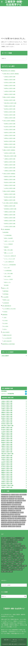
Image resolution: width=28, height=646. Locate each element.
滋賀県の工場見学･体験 (9, 161)
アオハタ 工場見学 (18, 502)
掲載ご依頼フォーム (7, 639)
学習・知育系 (7, 276)
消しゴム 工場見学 (11, 510)
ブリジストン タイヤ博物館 (6, 516)
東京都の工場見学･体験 (9, 100)
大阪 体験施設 (17, 514)
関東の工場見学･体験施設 (9, 97)
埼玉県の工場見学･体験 (9, 114)
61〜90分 (5, 323)
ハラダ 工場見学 (21, 506)
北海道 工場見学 (18, 496)
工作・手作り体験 (8, 273)
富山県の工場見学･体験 (9, 126)
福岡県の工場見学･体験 (9, 214)
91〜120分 (5, 326)
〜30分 (4, 317)
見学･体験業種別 (6, 229)
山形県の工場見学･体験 (9, 91)
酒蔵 (16, 498)
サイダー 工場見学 (4, 496)
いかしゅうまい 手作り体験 (6, 504)
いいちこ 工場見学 (14, 506)
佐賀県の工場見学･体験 (9, 217)
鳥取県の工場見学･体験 (9, 176)
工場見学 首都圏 (11, 508)
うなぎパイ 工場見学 (10, 502)
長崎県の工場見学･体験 (9, 220)
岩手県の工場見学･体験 (9, 82)
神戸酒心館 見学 (20, 498)
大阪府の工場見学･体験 (9, 167)
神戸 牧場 (10, 520)
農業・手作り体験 (8, 250)
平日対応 (5, 311)
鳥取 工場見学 (18, 526)
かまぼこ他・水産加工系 (10, 255)
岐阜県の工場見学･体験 (9, 141)
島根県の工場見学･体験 (9, 179)
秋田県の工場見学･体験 (9, 88)
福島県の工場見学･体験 (9, 94)
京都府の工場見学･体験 (9, 164)
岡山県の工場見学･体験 (9, 182)
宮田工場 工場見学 (10, 498)
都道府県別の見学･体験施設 (8, 70)
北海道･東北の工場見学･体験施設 (11, 73)
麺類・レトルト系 (8, 252)
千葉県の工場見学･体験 (9, 117)
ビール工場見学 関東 (5, 512)
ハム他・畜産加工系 (9, 261)
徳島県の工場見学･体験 (9, 194)
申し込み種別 (5, 297)
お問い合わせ (15, 639)
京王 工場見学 (3, 514)
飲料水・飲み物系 (8, 238)
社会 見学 (23, 518)
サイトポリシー (21, 639)
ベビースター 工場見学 (5, 506)
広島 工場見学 (14, 524)
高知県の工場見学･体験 (6, 468)
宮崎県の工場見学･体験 (9, 205)
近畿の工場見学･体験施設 (9, 150)
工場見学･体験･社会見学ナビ (14, 3)
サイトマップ (14, 641)
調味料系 (6, 247)
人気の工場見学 (5, 332)
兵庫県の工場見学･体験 (9, 170)
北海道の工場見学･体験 (9, 76)
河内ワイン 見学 (4, 510)
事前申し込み (6, 299)
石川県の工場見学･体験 (9, 129)
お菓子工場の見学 (7, 341)
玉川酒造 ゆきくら (23, 494)
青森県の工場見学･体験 (9, 79)
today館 (24, 500)
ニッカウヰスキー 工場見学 (6, 524)
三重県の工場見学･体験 (9, 158)
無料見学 (23, 522)
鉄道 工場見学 (18, 510)
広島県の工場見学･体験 (9, 185)
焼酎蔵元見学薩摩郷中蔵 (16, 504)
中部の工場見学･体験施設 (9, 120)
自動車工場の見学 (7, 335)
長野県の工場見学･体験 (9, 138)
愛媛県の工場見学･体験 (9, 200)
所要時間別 (4, 314)
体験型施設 (5, 291)
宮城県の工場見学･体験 (9, 85)
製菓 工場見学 (3, 498)
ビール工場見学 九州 (15, 494)
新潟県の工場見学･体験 (9, 123)
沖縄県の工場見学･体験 (9, 211)
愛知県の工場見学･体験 (9, 147)
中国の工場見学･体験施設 (9, 173)
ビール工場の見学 (7, 338)
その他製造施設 (8, 270)
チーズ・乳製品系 (8, 244)
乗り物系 (6, 285)
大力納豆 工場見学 (10, 518)
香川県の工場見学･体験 (9, 197)
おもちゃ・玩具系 (8, 279)
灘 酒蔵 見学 (3, 502)
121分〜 (5, 329)
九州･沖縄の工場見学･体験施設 (10, 203)
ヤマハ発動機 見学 (11, 526)
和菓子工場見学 (15, 520)
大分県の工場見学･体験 (9, 226)
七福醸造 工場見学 (18, 500)
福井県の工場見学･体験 (9, 132)
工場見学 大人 (14, 516)
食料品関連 (5, 232)
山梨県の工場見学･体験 (9, 135)
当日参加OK (6, 302)
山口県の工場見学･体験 (9, 188)
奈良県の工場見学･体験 (9, 153)
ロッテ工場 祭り (4, 520)
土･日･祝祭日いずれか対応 (9, 308)
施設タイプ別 (5, 288)
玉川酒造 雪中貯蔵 (10, 514)
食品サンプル (7, 282)
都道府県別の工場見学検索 (8, 344)
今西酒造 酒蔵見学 (4, 500)
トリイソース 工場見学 (22, 516)
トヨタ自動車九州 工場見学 (19, 508)
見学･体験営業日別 (6, 305)
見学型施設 (5, 294)
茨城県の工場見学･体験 (9, 106)
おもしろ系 (7, 267)
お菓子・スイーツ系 (9, 241)
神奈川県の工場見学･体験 (10, 103)
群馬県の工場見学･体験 (9, 111)
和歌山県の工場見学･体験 (10, 156)
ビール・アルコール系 (9, 258)
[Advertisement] (14, 21)
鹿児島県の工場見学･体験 (10, 208)
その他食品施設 (8, 235)
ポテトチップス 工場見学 (5, 494)
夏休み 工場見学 (12, 496)
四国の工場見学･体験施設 (9, 191)
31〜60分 (5, 320)
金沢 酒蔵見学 (11, 500)
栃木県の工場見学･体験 (9, 109)
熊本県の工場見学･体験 (9, 223)
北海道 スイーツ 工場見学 (14, 512)
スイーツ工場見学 (21, 524)
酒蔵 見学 (21, 512)
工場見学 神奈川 (4, 526)
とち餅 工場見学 (18, 522)
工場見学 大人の (18, 518)
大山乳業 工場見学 (10, 522)
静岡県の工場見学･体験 (9, 144)
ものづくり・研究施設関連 (9, 264)
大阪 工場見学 (3, 518)
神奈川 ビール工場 (22, 520)
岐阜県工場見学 (4, 508)
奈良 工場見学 (3, 522)
